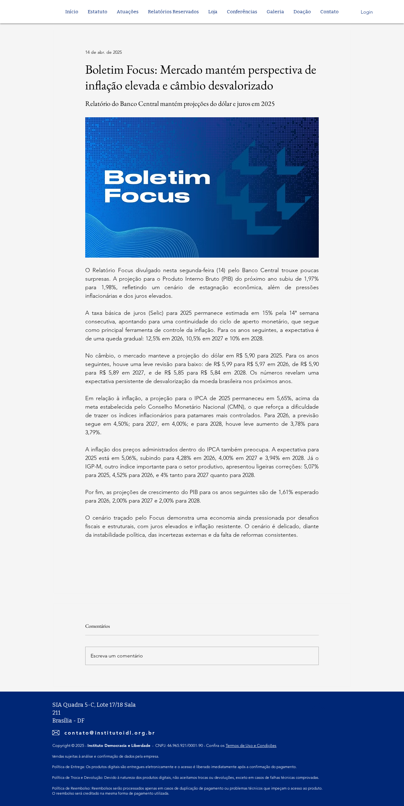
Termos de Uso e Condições (251, 745)
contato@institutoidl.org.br (109, 733)
